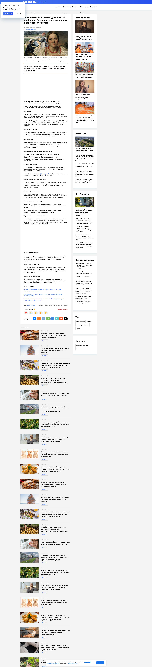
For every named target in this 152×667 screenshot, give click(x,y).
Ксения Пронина (31, 305)
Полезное (93, 7)
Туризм (78, 328)
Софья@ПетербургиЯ (42, 174)
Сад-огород (79, 325)
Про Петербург (82, 194)
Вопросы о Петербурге (80, 7)
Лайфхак (89, 321)
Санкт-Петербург (80, 321)
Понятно (100, 662)
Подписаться (8, 13)
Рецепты (86, 325)
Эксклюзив (67, 7)
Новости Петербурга (31, 12)
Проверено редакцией (30, 29)
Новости (58, 7)
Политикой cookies (73, 663)
